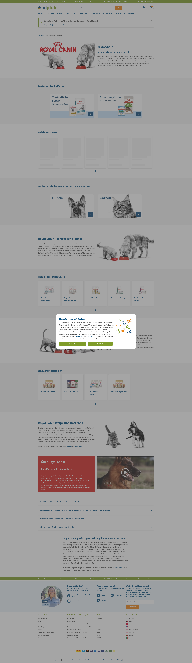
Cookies (91, 336)
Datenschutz (78, 336)
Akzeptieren (72, 343)
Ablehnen (100, 343)
